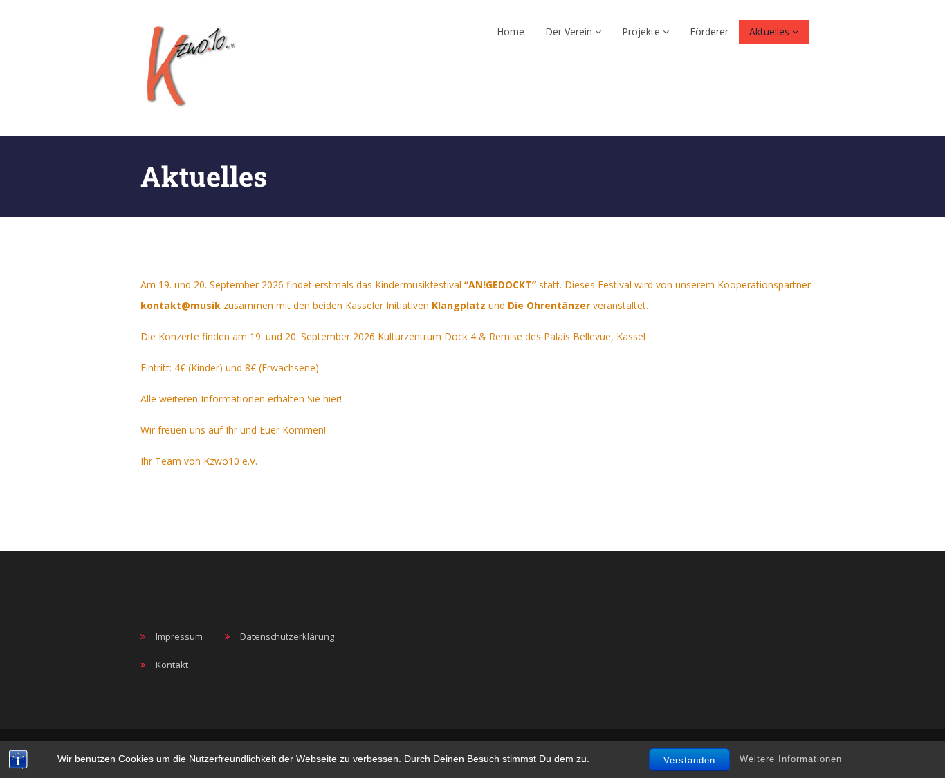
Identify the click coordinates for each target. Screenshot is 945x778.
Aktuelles (770, 31)
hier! (332, 398)
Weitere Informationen (791, 759)
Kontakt (172, 664)
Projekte (642, 31)
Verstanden (689, 760)
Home (510, 31)
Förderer (709, 31)
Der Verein (570, 31)
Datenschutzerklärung (287, 636)
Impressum (179, 636)
